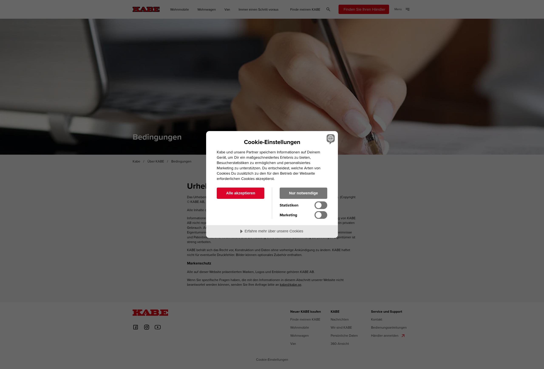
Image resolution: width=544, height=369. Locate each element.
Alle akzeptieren (240, 193)
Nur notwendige (303, 193)
